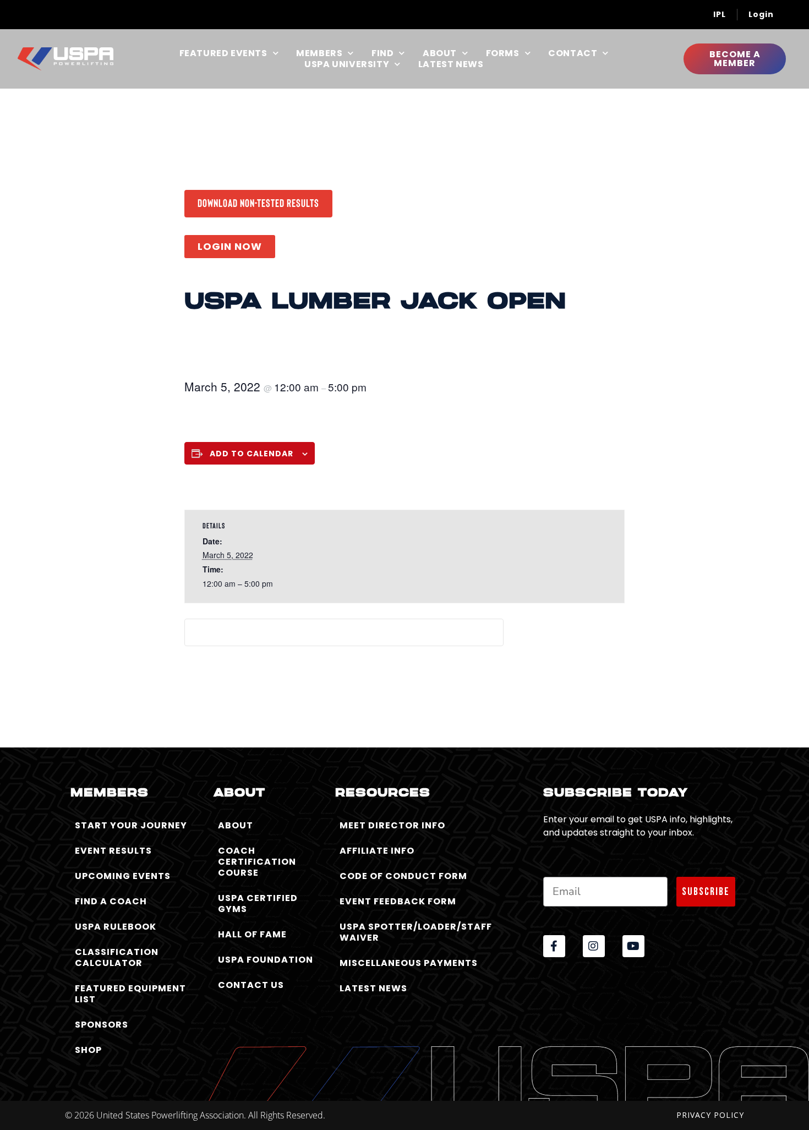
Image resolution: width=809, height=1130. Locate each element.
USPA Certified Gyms (258, 903)
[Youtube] (633, 946)
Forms (503, 53)
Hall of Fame (252, 934)
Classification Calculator (116, 957)
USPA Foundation (265, 959)
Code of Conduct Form (403, 876)
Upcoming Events (123, 876)
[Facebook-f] (554, 946)
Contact (572, 53)
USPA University (346, 64)
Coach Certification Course (257, 861)
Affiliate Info (377, 850)
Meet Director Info (392, 825)
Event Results (113, 850)
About (440, 53)
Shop (88, 1050)
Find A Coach (111, 901)
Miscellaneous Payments (409, 963)
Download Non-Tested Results (258, 202)
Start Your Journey (131, 825)
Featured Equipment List (130, 994)
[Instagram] (594, 946)
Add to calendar (251, 453)
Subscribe (706, 891)
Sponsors (101, 1024)
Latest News (451, 64)
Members (319, 53)
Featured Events (223, 53)
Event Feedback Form (398, 901)
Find (382, 53)
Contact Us (251, 985)
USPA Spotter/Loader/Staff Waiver (416, 932)
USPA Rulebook (115, 926)
